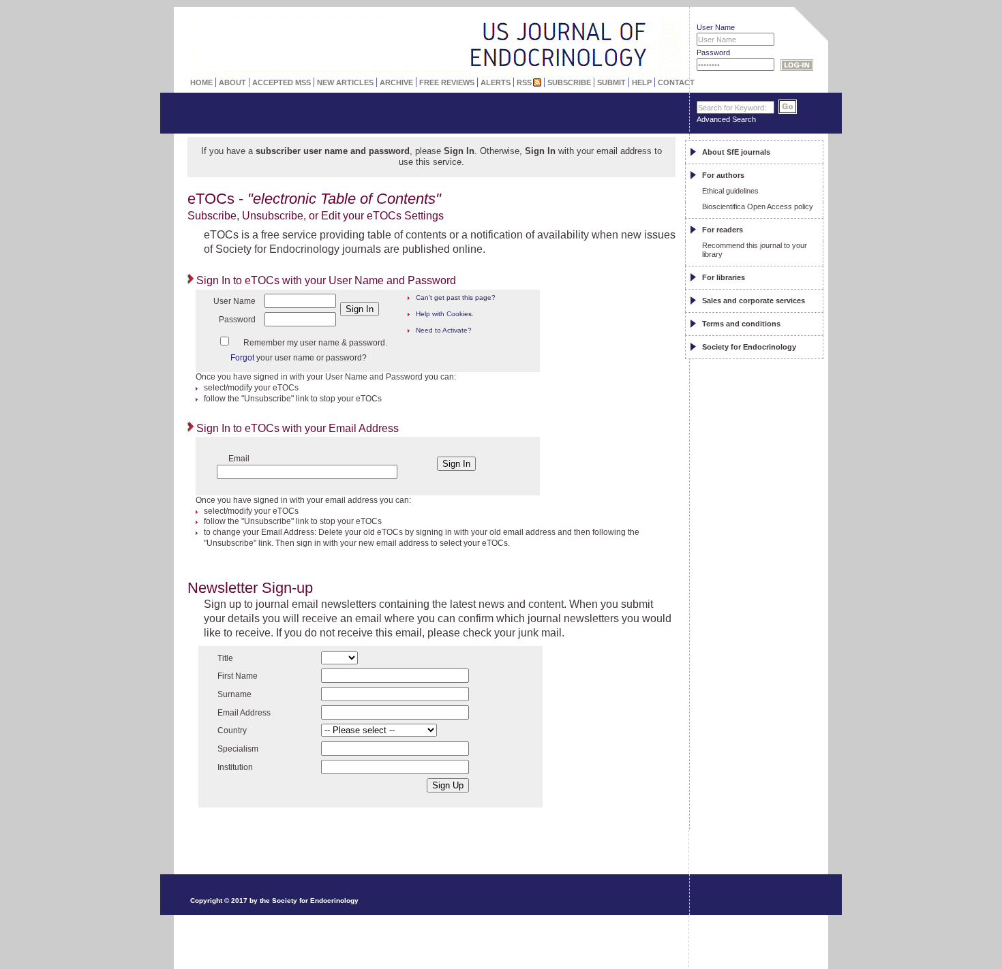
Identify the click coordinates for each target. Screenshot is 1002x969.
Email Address (244, 713)
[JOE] (636, 17)
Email (238, 458)
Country (232, 730)
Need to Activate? (444, 330)
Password (713, 52)
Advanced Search (726, 119)
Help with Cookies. (445, 314)
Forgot (242, 358)
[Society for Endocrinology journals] (399, 24)
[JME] (636, 32)
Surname (234, 694)
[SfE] (663, 46)
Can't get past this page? (456, 297)
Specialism (237, 749)
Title (225, 658)
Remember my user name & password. (315, 343)
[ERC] (636, 47)
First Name (237, 676)
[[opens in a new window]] (760, 862)
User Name (716, 27)
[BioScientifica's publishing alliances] (425, 935)
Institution (235, 767)
